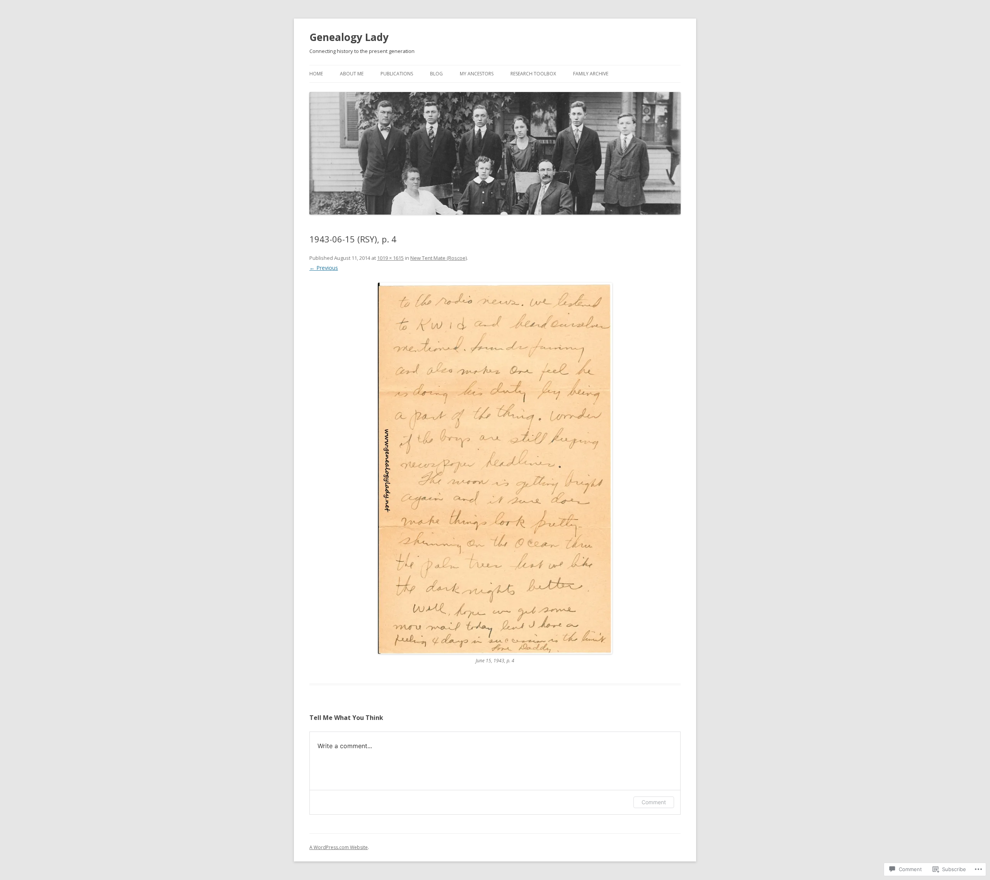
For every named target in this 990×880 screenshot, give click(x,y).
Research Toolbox (533, 73)
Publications (397, 73)
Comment (654, 802)
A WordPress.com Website (338, 847)
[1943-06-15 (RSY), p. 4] (495, 468)
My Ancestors (476, 73)
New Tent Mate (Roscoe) (438, 257)
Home (316, 73)
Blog (436, 73)
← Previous (323, 267)
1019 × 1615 (390, 257)
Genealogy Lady (349, 37)
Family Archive (590, 73)
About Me (352, 73)
